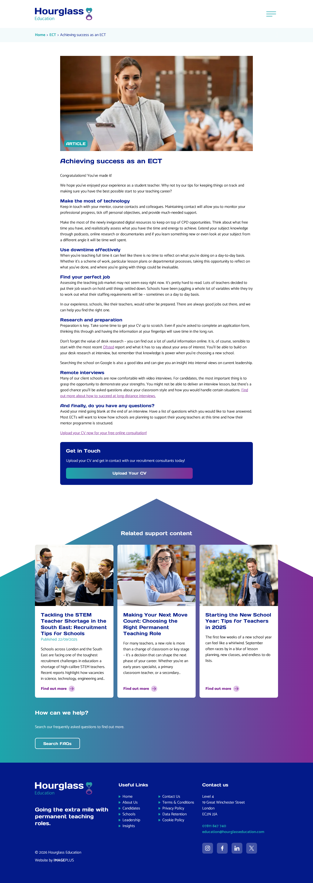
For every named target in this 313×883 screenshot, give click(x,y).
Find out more (54, 689)
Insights (129, 826)
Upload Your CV (129, 473)
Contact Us (171, 796)
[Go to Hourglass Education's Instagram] (207, 848)
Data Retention (174, 814)
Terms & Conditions (178, 802)
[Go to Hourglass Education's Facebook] (222, 848)
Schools (129, 814)
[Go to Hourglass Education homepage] (63, 14)
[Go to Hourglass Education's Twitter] (251, 848)
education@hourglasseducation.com (233, 832)
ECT (52, 35)
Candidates (131, 808)
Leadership (131, 820)
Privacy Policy (173, 808)
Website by (54, 860)
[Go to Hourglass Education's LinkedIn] (237, 848)
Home (40, 35)
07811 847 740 (214, 826)
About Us (130, 802)
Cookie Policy (173, 820)
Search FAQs (57, 743)
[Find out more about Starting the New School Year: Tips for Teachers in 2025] (239, 575)
